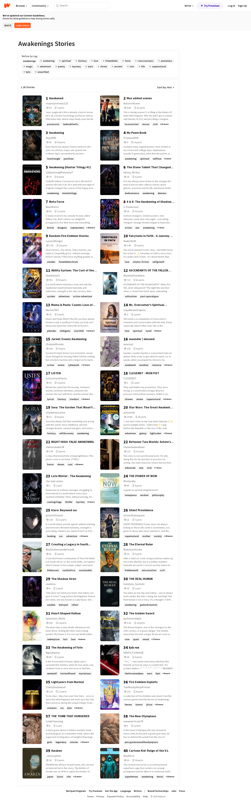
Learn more (22, 25)
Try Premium (212, 5)
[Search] (57, 5)
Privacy (100, 796)
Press (182, 791)
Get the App (111, 791)
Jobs (173, 791)
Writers (138, 791)
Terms (90, 796)
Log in (231, 5)
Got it (7, 25)
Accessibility (133, 796)
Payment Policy (115, 796)
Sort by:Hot (164, 87)
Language (125, 791)
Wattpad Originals (76, 791)
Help (145, 796)
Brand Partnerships (158, 791)
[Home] (7, 5)
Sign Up (242, 5)
